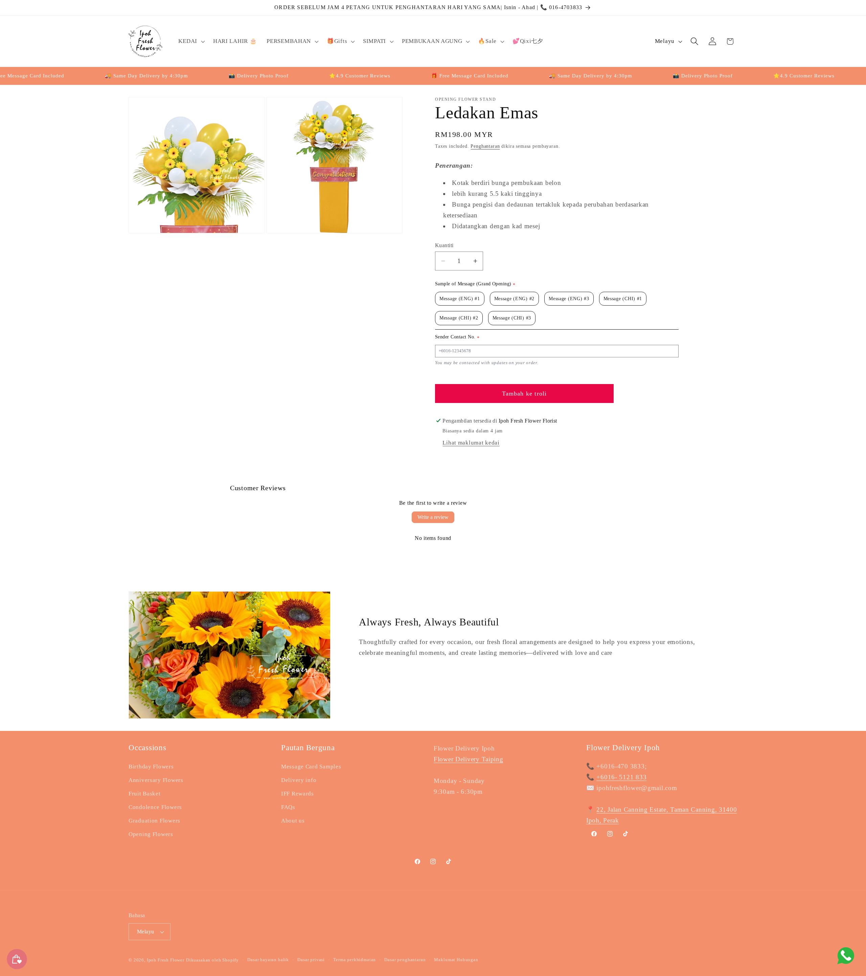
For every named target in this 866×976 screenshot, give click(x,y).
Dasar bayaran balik (268, 959)
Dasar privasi (311, 959)
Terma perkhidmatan (354, 959)
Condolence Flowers (155, 807)
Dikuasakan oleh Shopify (212, 959)
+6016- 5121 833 (621, 777)
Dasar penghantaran (405, 959)
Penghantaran (485, 146)
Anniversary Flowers (156, 780)
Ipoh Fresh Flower (165, 959)
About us (293, 820)
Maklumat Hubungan (456, 959)
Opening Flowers (151, 834)
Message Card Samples (311, 766)
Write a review (433, 517)
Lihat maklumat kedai (470, 442)
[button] (191, 41)
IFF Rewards (297, 793)
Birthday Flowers (151, 766)
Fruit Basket (145, 793)
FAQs (288, 807)
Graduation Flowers (154, 820)
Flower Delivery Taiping (468, 759)
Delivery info (298, 780)
